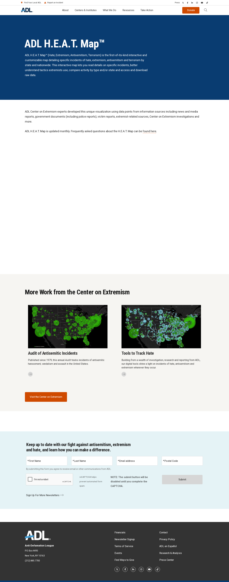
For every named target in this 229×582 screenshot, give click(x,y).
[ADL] (27, 11)
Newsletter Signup (124, 539)
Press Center (166, 559)
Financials (119, 532)
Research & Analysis (170, 553)
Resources (128, 10)
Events (118, 553)
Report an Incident (55, 3)
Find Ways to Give (124, 559)
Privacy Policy (167, 539)
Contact (163, 532)
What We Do (109, 10)
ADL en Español (168, 546)
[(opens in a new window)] (183, 2)
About (65, 10)
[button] (205, 10)
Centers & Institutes (86, 10)
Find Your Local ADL (32, 3)
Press (177, 3)
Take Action (147, 10)
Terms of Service (123, 546)
